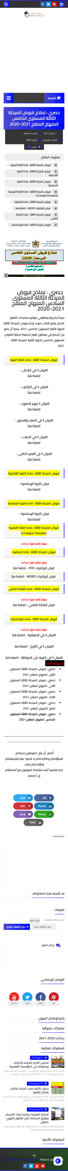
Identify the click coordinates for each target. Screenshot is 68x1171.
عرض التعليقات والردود (15, 927)
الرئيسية (52, 98)
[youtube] (37, 1165)
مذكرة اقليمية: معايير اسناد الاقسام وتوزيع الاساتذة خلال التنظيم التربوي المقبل (27, 1118)
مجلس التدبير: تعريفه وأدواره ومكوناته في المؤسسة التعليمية (29, 1064)
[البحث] (6, 4)
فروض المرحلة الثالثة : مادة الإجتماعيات (31, 225)
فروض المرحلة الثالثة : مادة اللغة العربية (31, 165)
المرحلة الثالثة (31, 140)
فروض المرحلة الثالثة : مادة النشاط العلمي (37, 216)
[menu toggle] (61, 4)
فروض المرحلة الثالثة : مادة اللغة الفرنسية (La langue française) (33, 193)
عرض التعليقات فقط (42, 927)
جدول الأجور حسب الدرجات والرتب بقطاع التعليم (29, 1090)
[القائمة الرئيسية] (9, 98)
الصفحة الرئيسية (50, 140)
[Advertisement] (34, 55)
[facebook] (42, 4)
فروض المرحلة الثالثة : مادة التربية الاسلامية (37, 183)
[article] (34, 858)
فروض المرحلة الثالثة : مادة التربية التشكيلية (37, 173)
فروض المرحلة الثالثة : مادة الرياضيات (32, 202)
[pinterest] (54, 4)
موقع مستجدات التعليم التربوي (20, 1159)
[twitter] (48, 4)
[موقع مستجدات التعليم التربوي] (34, 14)
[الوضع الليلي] (58, 1161)
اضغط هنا (34, 376)
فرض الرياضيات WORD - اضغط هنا (33, 208)
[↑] (34, 1155)
